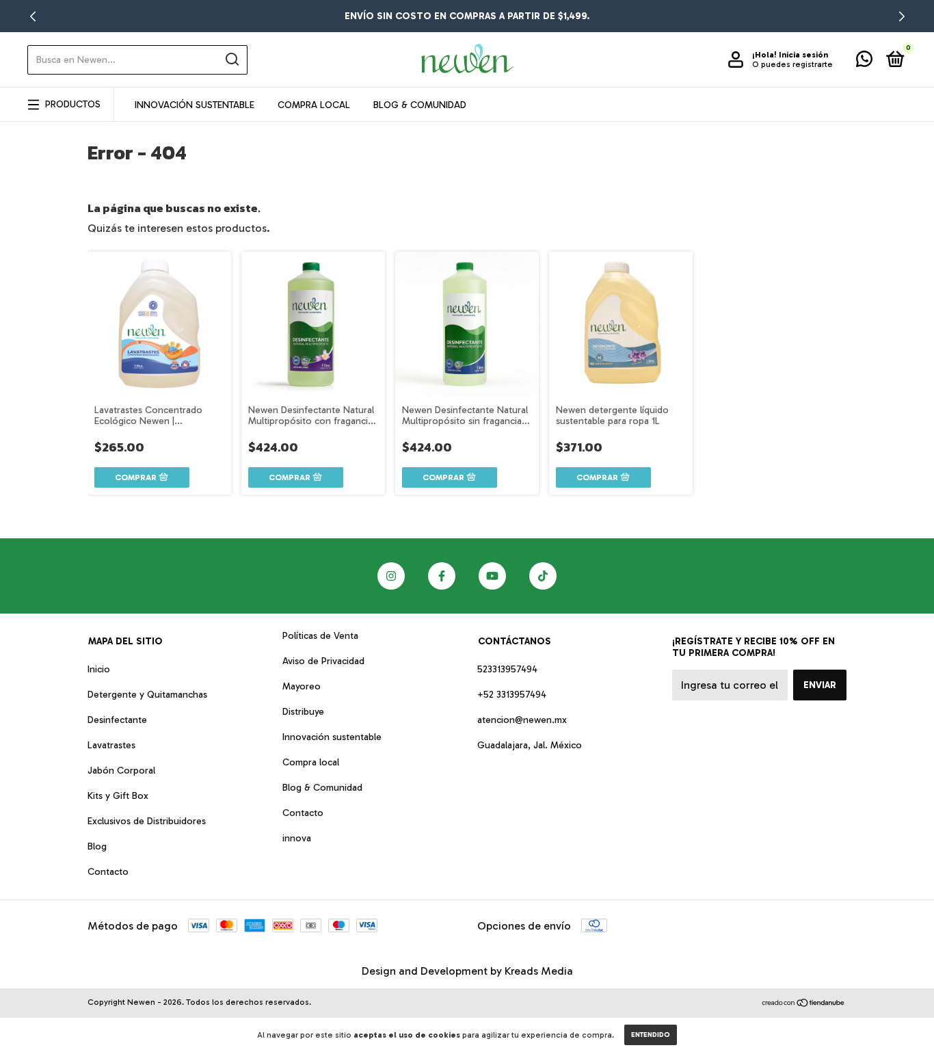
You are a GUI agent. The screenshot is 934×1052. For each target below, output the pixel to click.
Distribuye (303, 712)
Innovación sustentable (332, 737)
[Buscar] (231, 59)
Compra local (310, 762)
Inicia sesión (803, 55)
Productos (73, 104)
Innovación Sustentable (194, 105)
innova (296, 838)
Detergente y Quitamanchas (147, 694)
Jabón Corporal (121, 770)
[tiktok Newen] (543, 576)
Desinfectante (117, 720)
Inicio (99, 669)
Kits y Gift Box (118, 796)
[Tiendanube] (803, 1003)
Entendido (650, 1035)
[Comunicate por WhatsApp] (864, 62)
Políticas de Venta (320, 636)
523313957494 (507, 669)
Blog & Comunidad (419, 105)
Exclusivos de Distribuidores (147, 821)
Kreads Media (539, 970)
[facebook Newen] (441, 576)
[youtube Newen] (492, 576)
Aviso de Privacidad (323, 661)
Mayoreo (301, 686)
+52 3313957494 (511, 694)
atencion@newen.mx (522, 720)
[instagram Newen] (391, 576)
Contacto (108, 872)
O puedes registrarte (792, 64)
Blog (97, 846)
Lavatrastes (111, 745)
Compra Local (314, 105)
